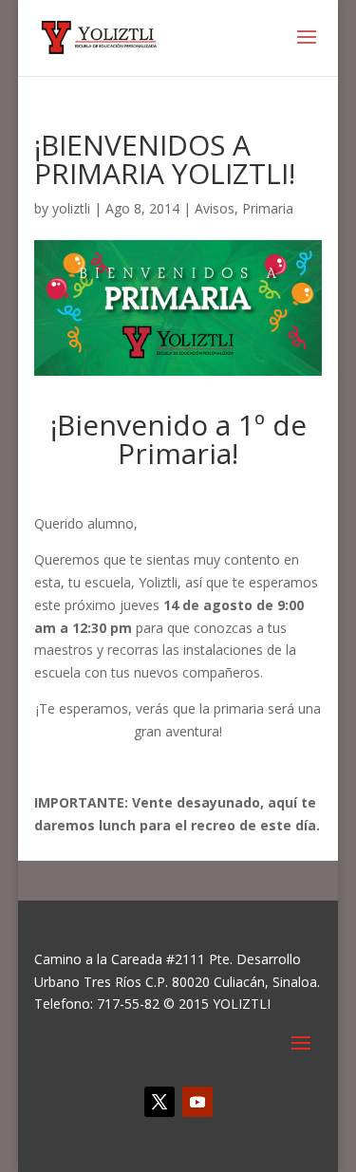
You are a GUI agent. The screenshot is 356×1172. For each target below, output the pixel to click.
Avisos (214, 208)
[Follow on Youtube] (197, 1102)
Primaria (267, 208)
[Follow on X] (159, 1102)
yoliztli (71, 208)
